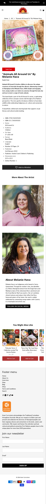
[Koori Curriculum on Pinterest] (8, 395)
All (12, 18)
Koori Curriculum (25, 477)
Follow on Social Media (18, 306)
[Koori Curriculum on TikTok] (10, 395)
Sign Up (23, 465)
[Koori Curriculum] (23, 10)
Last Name (5, 446)
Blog (3, 384)
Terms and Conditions (9, 389)
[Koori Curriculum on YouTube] (12, 395)
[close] (44, 3)
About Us (5, 378)
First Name (5, 437)
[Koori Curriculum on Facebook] (3, 395)
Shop (3, 382)
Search (4, 391)
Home (6, 18)
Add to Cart (11, 358)
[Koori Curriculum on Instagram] (5, 395)
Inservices (5, 380)
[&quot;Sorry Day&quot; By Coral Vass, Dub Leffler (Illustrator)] (29, 337)
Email (4, 455)
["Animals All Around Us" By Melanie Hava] (23, 40)
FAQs (4, 387)
